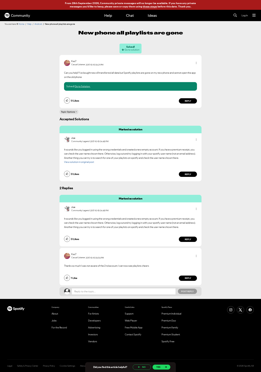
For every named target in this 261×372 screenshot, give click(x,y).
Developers (94, 320)
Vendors (92, 341)
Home (21, 24)
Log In (245, 15)
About (55, 313)
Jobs (54, 320)
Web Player (131, 320)
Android (38, 24)
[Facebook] (250, 309)
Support (129, 313)
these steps (150, 6)
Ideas (152, 15)
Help (108, 15)
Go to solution (131, 49)
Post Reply (187, 291)
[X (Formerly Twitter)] (240, 309)
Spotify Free (167, 341)
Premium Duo (168, 320)
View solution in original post (79, 162)
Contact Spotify (133, 334)
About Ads (85, 365)
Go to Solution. (82, 86)
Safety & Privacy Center (27, 365)
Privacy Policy (49, 365)
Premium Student (170, 334)
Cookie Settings (67, 365)
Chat (130, 15)
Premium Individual (171, 313)
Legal (9, 365)
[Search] (235, 15)
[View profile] (67, 62)
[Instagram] (230, 309)
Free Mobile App (133, 327)
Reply (188, 100)
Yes (158, 367)
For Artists (93, 313)
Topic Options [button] (68, 111)
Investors (93, 334)
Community (20, 15)
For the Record (59, 327)
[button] (196, 63)
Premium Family (169, 327)
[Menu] (253, 15)
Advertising (94, 327)
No (144, 367)
